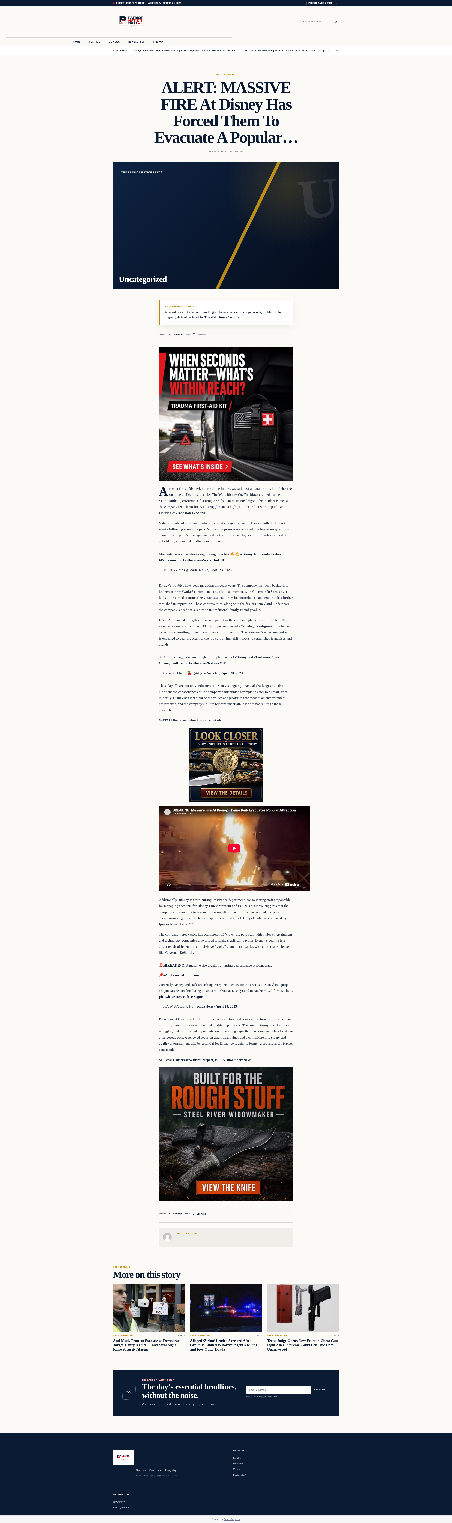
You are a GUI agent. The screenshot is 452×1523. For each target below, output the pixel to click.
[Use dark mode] (336, 3)
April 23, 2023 (221, 570)
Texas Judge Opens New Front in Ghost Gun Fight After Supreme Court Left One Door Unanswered (133, 50)
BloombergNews (239, 1060)
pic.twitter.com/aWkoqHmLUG (201, 560)
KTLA (220, 1060)
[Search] (335, 21)
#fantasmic (262, 657)
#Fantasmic (168, 560)
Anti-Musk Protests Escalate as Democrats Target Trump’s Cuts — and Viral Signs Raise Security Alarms (146, 1345)
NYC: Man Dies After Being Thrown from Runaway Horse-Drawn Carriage (234, 50)
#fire (275, 657)
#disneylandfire (171, 663)
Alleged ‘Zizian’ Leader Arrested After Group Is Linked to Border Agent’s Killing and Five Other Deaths (223, 1345)
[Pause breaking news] (336, 50)
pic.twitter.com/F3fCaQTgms (181, 997)
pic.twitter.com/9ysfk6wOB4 (205, 663)
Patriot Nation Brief (320, 3)
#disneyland (273, 554)
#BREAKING (173, 965)
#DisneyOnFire (252, 554)
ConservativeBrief (187, 1060)
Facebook (177, 334)
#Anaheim (171, 975)
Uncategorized (226, 74)
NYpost (207, 1060)
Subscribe (320, 1390)
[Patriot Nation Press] (132, 22)
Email (187, 334)
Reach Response (232, 1519)
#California (190, 975)
